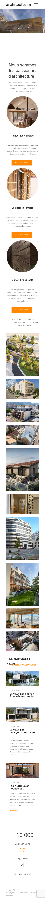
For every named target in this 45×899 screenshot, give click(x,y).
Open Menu (36, 4)
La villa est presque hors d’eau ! (22, 733)
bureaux (32, 505)
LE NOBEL (22, 387)
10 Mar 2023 (15, 690)
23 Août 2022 (15, 726)
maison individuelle (17, 437)
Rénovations (24, 325)
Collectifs (31, 320)
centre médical (22, 355)
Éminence (22, 582)
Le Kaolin (22, 467)
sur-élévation (22, 439)
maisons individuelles (26, 358)
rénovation (27, 646)
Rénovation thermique (22, 541)
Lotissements (18, 323)
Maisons (34, 323)
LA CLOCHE (22, 351)
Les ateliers (22, 502)
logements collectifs (22, 391)
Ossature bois (30, 437)
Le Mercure (22, 535)
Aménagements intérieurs (19, 505)
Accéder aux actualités (23, 665)
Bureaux (16, 320)
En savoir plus (21, 162)
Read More (14, 810)
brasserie (12, 355)
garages (15, 471)
